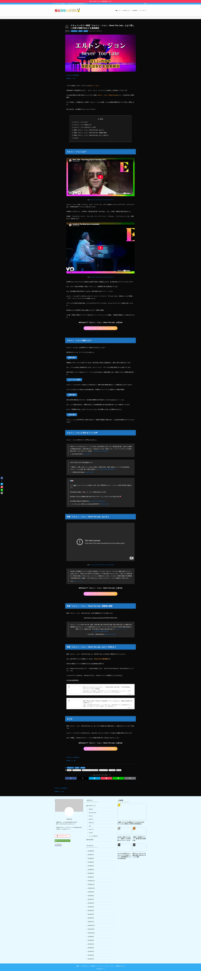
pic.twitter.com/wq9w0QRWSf (106, 469)
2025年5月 (91, 907)
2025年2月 (91, 918)
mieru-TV (91, 829)
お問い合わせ (121, 966)
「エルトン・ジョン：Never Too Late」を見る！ (100, 328)
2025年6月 (91, 903)
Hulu (90, 826)
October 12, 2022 (104, 504)
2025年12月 (91, 880)
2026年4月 (91, 865)
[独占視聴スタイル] (67, 10)
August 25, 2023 (89, 472)
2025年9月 (91, 892)
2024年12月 (91, 925)
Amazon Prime (92, 812)
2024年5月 (91, 947)
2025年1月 (91, 921)
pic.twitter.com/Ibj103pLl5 (101, 631)
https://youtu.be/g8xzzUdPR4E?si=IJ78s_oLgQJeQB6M (102, 564)
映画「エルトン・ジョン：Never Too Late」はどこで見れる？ (91, 135)
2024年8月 (91, 940)
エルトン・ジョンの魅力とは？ (83, 124)
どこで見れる (112, 770)
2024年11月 (91, 929)
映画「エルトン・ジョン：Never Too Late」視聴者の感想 (90, 132)
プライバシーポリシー (110, 966)
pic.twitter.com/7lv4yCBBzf (100, 451)
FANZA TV (91, 822)
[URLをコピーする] (130, 778)
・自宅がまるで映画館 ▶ (72, 75)
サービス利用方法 (93, 836)
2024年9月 (91, 936)
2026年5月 (91, 862)
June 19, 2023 (87, 454)
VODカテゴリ (74, 31)
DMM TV (91, 819)
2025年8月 (91, 895)
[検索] (147, 3)
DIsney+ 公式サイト (79, 581)
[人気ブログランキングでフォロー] (62, 841)
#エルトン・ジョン (121, 629)
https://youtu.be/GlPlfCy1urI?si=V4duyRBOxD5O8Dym (101, 199)
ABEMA (91, 809)
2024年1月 (91, 959)
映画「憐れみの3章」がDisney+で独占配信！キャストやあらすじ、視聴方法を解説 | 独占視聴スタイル (107, 701)
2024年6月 (91, 944)
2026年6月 (91, 858)
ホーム (79, 966)
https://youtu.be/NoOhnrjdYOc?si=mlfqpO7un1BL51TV (102, 277)
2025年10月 (91, 888)
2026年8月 (91, 851)
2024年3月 (91, 951)
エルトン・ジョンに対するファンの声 (85, 127)
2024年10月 (91, 933)
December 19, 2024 (110, 634)
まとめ (76, 138)
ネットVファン (99, 966)
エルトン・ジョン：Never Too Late (90, 770)
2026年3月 (91, 869)
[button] (71, 778)
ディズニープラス (103, 770)
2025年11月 (91, 884)
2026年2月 (91, 873)
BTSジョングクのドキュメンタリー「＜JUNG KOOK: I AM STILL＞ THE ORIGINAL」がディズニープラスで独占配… (107, 687)
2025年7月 (91, 899)
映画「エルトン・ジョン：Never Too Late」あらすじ (89, 130)
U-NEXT (91, 832)
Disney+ (80, 31)
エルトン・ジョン (77, 770)
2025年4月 (91, 910)
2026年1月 (91, 877)
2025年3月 (91, 914)
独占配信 (85, 31)
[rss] (145, 3)
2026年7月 (91, 854)
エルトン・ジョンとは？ (81, 122)
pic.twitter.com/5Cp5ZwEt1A (97, 501)
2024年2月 (91, 955)
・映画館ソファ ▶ (70, 78)
